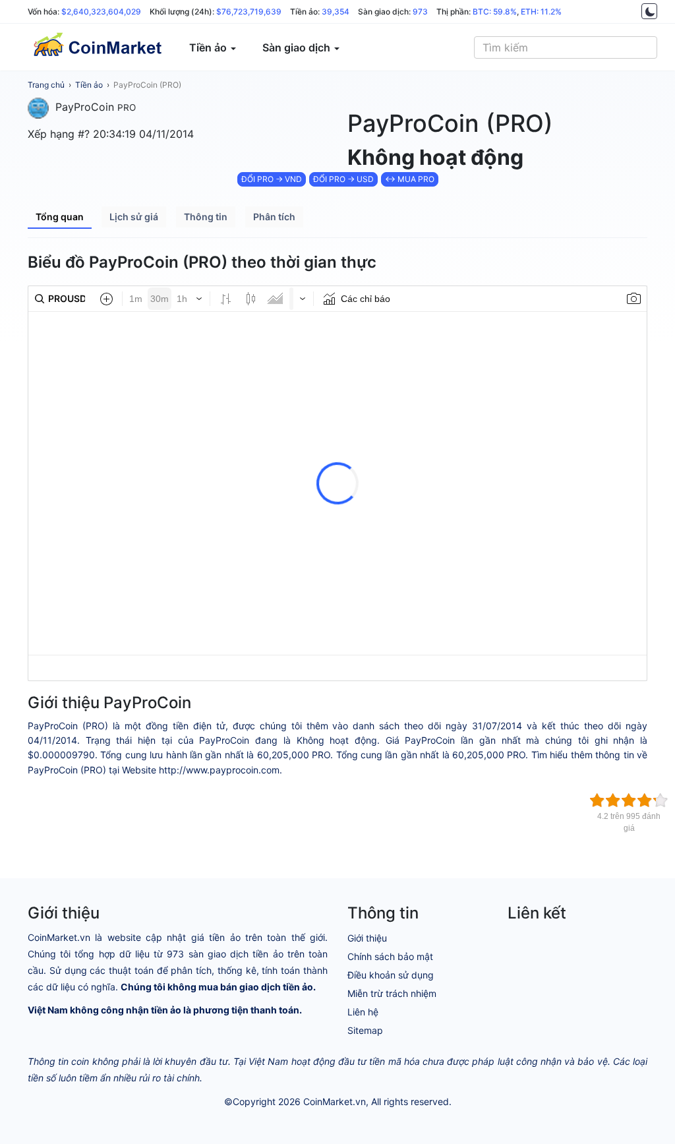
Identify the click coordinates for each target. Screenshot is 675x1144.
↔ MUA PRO (409, 179)
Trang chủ (46, 85)
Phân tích (274, 216)
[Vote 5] (660, 800)
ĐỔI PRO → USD (343, 179)
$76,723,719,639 (248, 11)
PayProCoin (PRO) (147, 85)
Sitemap (365, 1030)
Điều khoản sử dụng (390, 974)
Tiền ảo (89, 85)
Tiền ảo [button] (209, 47)
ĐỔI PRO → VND (271, 179)
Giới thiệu (367, 938)
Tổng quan (60, 216)
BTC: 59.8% (495, 11)
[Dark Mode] (649, 11)
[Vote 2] (613, 800)
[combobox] (565, 47)
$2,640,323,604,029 (101, 11)
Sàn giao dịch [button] (297, 47)
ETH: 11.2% (541, 11)
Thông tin (205, 216)
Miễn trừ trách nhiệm (391, 993)
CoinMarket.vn (334, 1101)
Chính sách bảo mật (390, 956)
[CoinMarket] (97, 47)
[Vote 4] (645, 800)
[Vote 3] (629, 800)
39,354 (335, 11)
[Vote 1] (597, 800)
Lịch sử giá (133, 216)
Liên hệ (362, 1011)
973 (420, 11)
